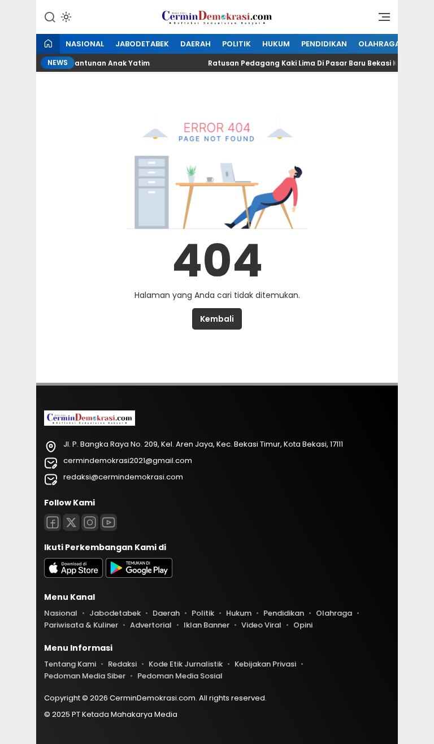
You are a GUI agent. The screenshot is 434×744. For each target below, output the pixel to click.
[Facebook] (52, 522)
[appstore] (73, 575)
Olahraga (379, 43)
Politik (236, 43)
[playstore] (139, 575)
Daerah (195, 43)
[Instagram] (89, 522)
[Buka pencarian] (49, 16)
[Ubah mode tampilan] (65, 17)
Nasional (85, 43)
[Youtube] (108, 522)
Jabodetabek (142, 43)
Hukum (276, 43)
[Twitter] (71, 522)
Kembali (217, 319)
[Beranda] (48, 44)
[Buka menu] (380, 20)
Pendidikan (324, 43)
